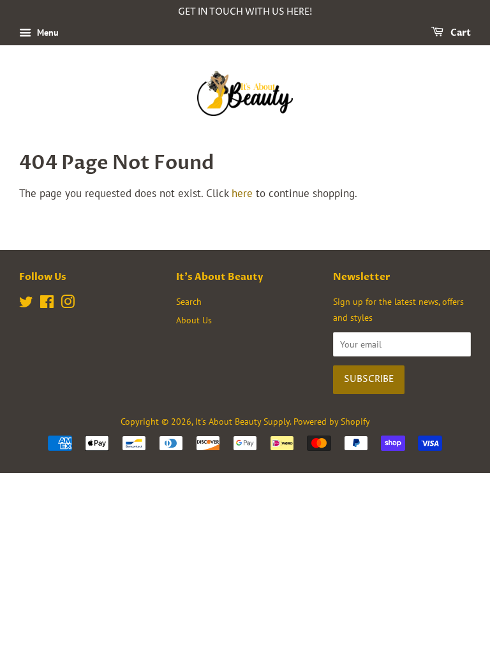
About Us (194, 320)
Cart (460, 33)
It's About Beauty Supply (242, 421)
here (242, 193)
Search (189, 301)
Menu (46, 32)
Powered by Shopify (331, 421)
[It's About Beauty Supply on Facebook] (47, 304)
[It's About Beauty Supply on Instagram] (68, 304)
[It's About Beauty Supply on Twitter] (26, 304)
